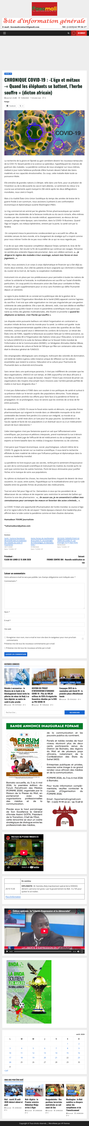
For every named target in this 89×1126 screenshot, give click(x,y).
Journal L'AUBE (11, 98)
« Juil (6, 1070)
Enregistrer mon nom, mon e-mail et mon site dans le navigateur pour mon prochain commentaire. (41, 638)
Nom (7, 612)
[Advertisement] (44, 52)
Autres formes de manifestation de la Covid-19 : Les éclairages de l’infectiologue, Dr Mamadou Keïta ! (42, 541)
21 (56, 1057)
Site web (7, 629)
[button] (4, 33)
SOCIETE (9, 1094)
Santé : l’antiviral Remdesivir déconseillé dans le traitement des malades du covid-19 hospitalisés (15, 541)
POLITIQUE (31, 1094)
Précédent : (17, 558)
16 (79, 1053)
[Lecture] (7, 951)
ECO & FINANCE (47, 682)
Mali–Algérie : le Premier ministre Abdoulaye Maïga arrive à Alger (32, 1103)
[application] (44, 931)
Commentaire (10, 581)
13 (45, 1053)
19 (33, 1057)
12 (33, 1053)
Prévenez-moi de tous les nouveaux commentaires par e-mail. (29, 643)
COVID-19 (8, 74)
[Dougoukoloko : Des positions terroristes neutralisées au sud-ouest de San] (55, 1090)
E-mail (7, 620)
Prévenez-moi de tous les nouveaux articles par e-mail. (28, 648)
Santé (17, 682)
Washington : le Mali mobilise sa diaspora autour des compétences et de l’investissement (74, 1105)
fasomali (8, 705)
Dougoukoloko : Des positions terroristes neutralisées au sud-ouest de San (54, 1103)
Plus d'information (13, 896)
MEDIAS (72, 682)
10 (10, 1053)
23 (79, 1057)
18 (22, 1057)
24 (10, 1062)
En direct (81, 33)
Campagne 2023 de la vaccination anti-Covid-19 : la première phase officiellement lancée (71, 692)
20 (45, 1057)
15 (67, 1053)
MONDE (29, 1091)
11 (22, 1053)
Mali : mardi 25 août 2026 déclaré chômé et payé (13, 1102)
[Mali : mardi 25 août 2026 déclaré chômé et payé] (13, 1090)
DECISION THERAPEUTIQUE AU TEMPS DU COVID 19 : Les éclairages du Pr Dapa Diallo (68, 540)
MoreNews (53, 1123)
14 (56, 1053)
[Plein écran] (82, 951)
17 (10, 1057)
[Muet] (78, 951)
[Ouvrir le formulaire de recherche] (68, 33)
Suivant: (66, 559)
